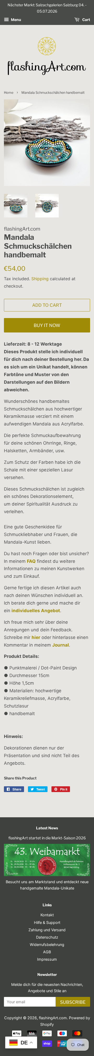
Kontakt (47, 915)
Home (8, 93)
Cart (85, 19)
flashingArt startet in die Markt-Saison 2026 (47, 838)
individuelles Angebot (35, 610)
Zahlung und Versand (47, 930)
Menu (15, 19)
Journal (60, 645)
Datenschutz (47, 937)
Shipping (40, 278)
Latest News (47, 828)
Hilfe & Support (47, 922)
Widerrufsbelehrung (47, 944)
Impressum (47, 959)
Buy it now (47, 325)
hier (36, 637)
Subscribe (73, 1002)
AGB (47, 952)
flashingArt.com (53, 1018)
